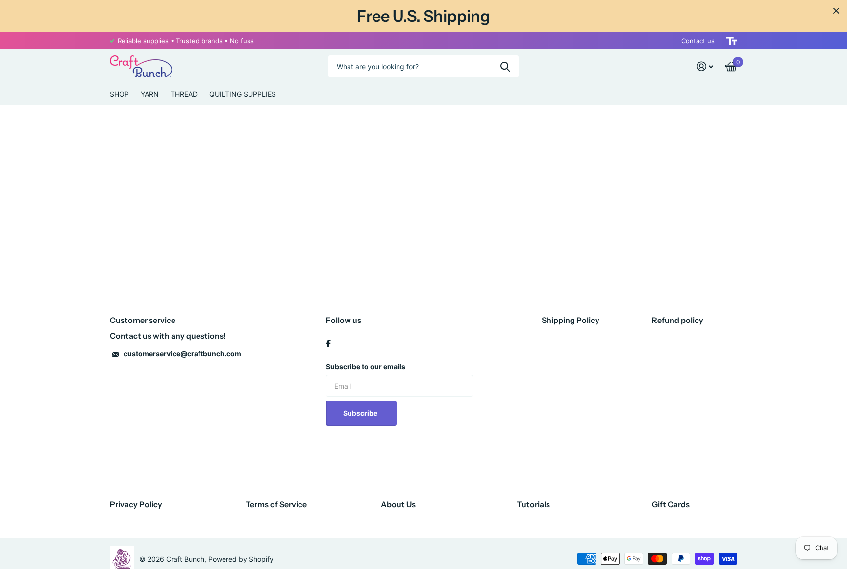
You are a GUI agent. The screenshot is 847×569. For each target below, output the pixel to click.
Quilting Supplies (242, 94)
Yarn (150, 94)
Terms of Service (276, 504)
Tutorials (533, 504)
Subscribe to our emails (365, 366)
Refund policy (677, 320)
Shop (119, 94)
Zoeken (505, 66)
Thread (184, 94)
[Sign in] (705, 66)
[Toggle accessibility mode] (731, 40)
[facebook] (328, 343)
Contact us (698, 41)
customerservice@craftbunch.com (182, 353)
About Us (398, 504)
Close (836, 11)
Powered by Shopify (241, 559)
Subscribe (361, 413)
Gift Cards (671, 504)
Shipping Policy (570, 320)
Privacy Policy (136, 504)
